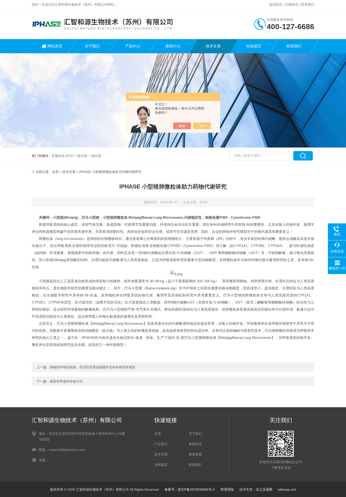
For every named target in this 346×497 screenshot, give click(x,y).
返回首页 (275, 4)
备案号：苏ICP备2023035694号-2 (190, 489)
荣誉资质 (195, 454)
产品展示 (161, 444)
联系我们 (307, 4)
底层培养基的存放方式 (66, 381)
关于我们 (92, 46)
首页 (55, 172)
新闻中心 (173, 46)
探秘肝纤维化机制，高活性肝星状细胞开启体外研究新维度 (92, 367)
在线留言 (291, 4)
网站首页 (54, 46)
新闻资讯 (195, 444)
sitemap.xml (287, 489)
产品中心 (132, 46)
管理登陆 (227, 489)
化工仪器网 (264, 489)
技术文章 (213, 46)
